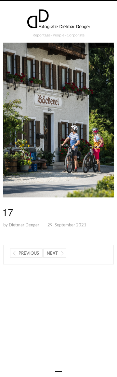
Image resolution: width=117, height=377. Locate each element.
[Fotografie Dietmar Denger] (58, 20)
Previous (29, 253)
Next (52, 253)
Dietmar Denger (24, 224)
